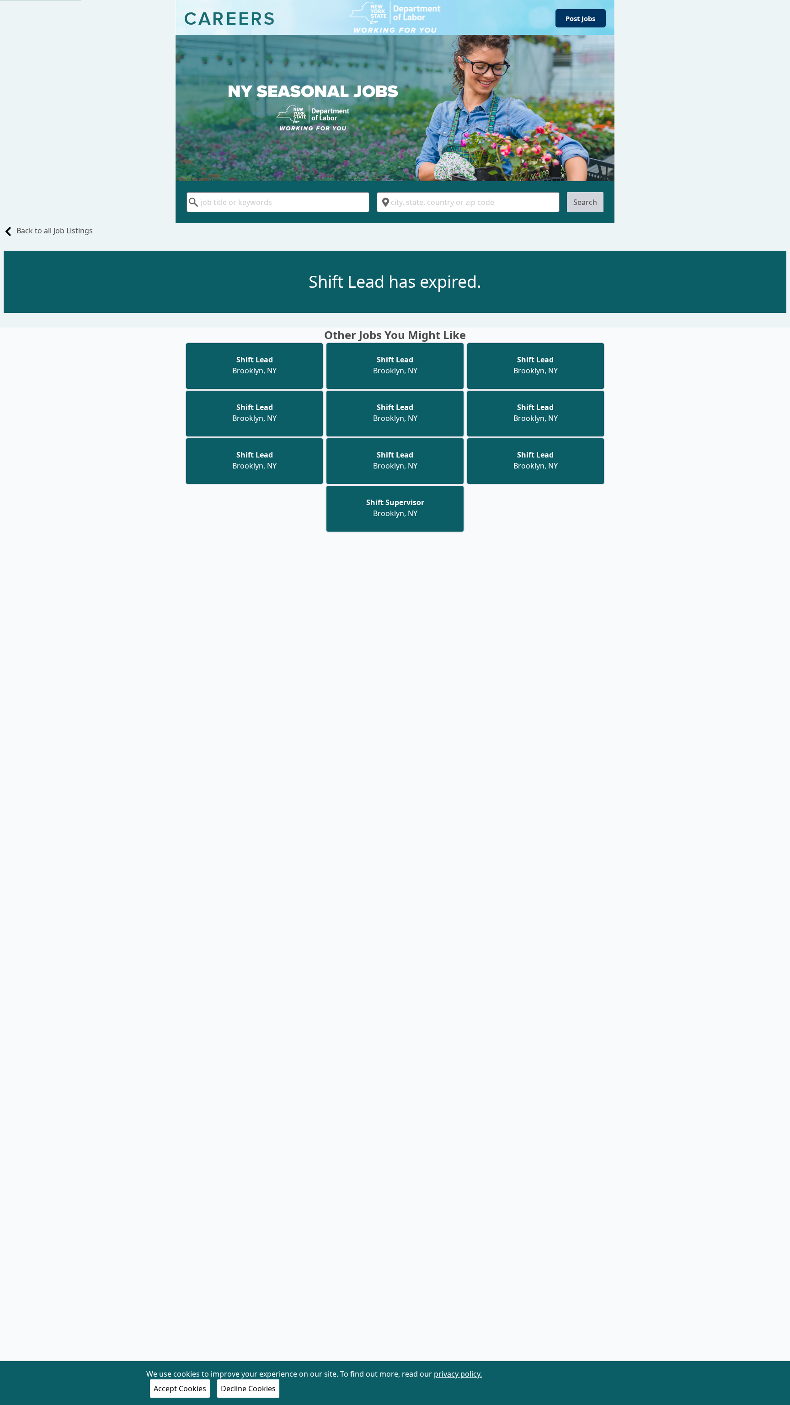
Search (585, 202)
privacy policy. (458, 1374)
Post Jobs (580, 18)
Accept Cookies (180, 1388)
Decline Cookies (248, 1388)
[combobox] (278, 202)
